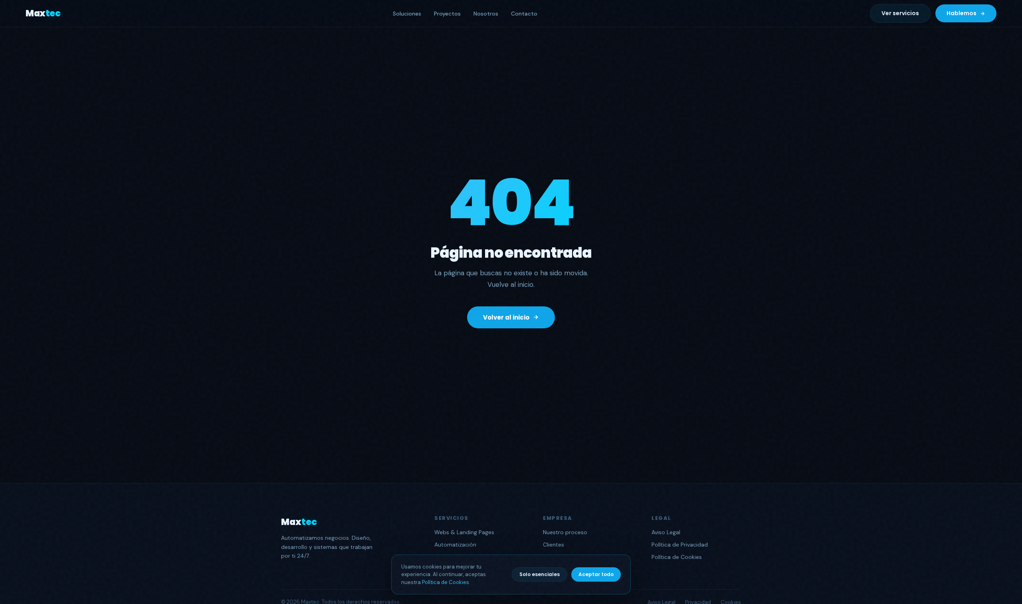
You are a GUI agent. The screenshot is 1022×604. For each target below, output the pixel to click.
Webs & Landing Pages (464, 532)
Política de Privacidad (680, 544)
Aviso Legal (666, 532)
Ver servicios (900, 13)
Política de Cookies (445, 582)
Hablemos (961, 13)
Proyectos (447, 13)
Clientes (553, 544)
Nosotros (485, 13)
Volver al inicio (506, 317)
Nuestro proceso (565, 532)
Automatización (455, 544)
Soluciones (407, 13)
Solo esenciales (539, 574)
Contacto (524, 13)
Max (43, 13)
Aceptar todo (596, 574)
